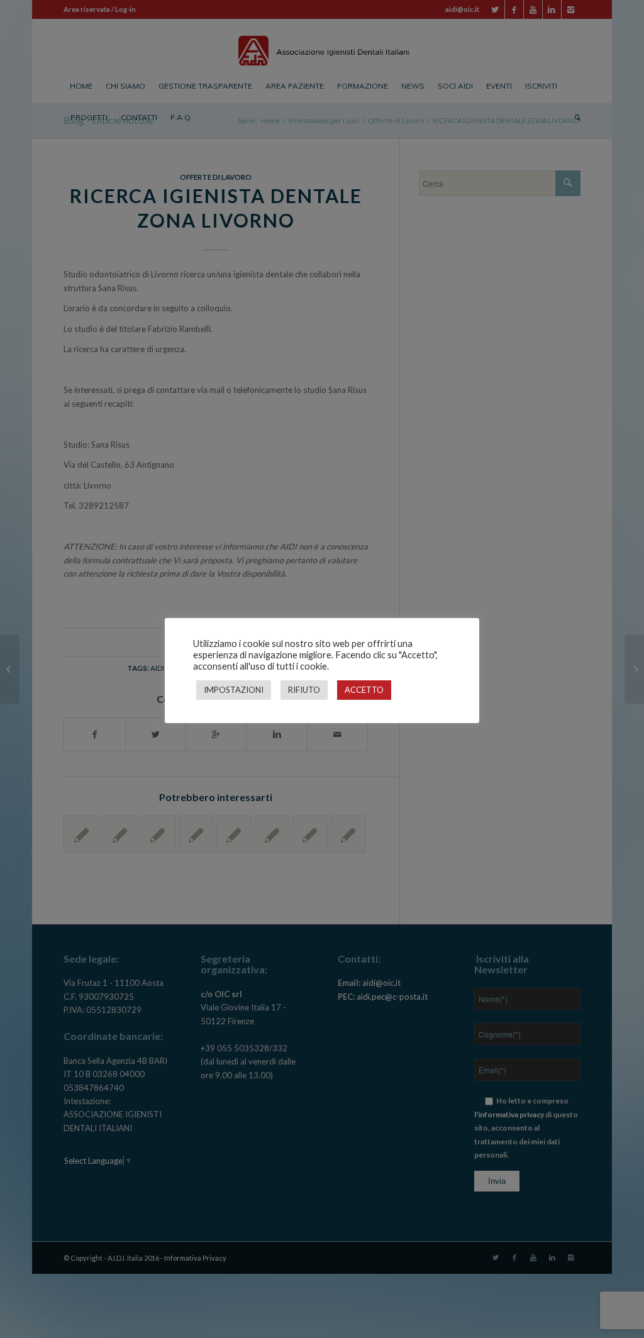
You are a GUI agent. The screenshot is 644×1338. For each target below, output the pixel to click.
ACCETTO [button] (364, 690)
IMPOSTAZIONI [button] (234, 690)
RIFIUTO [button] (304, 690)
